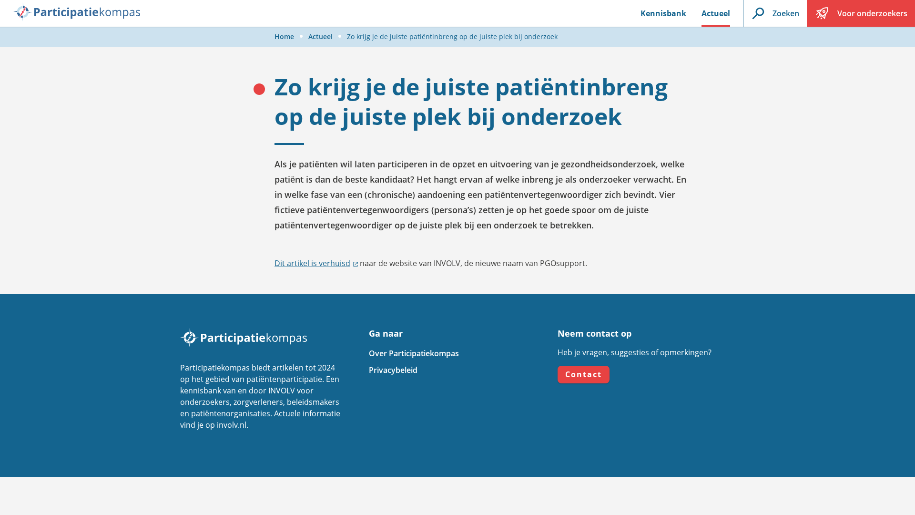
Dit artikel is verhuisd (312, 263)
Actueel (716, 13)
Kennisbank (663, 13)
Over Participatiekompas (414, 353)
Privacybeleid (393, 370)
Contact (583, 374)
